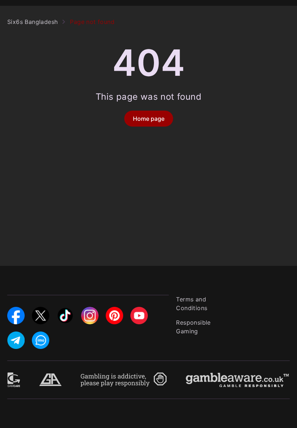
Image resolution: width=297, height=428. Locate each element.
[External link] (14, 376)
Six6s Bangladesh (32, 21)
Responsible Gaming (193, 327)
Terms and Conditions (191, 304)
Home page (148, 118)
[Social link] (16, 311)
